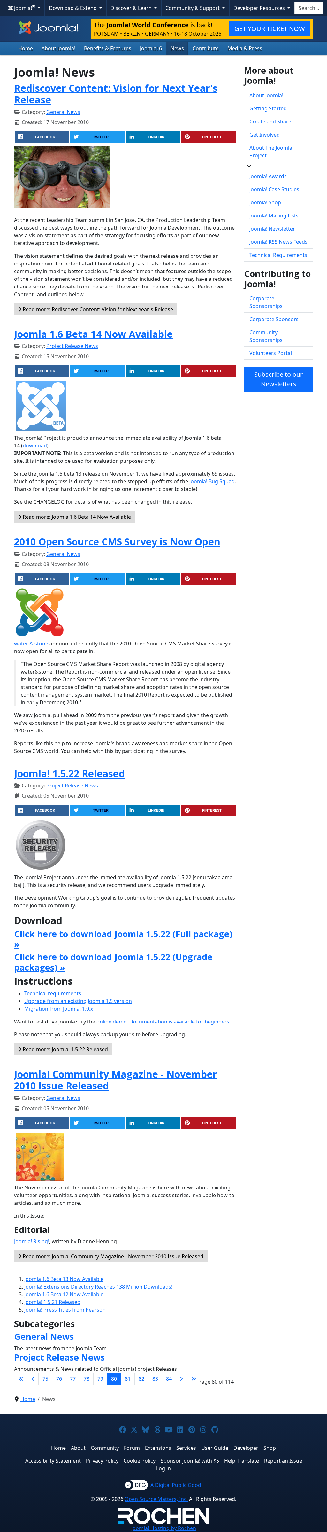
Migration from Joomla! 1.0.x (58, 1008)
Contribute (206, 48)
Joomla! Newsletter (272, 228)
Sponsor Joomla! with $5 (190, 1460)
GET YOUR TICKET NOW (269, 28)
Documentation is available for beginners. (180, 1021)
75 (45, 1378)
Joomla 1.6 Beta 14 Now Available (93, 334)
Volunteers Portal (270, 353)
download (35, 445)
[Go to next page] (181, 1379)
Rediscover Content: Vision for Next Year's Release (115, 94)
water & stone (31, 643)
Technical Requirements (278, 254)
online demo (111, 1021)
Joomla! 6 (151, 48)
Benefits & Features (107, 48)
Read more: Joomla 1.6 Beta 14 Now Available (76, 516)
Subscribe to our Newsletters (278, 379)
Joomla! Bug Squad (212, 481)
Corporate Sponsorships (266, 302)
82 (141, 1378)
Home (25, 48)
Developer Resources (259, 8)
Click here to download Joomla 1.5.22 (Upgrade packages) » (113, 962)
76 (59, 1378)
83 (155, 1378)
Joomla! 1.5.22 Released (69, 773)
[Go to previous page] (33, 1379)
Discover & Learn (131, 8)
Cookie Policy (140, 1460)
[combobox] (308, 8)
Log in (163, 1468)
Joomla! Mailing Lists (274, 215)
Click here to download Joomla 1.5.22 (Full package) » (123, 939)
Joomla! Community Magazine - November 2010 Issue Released (115, 1080)
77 (73, 1378)
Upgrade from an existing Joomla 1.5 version (78, 1001)
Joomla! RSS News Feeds (278, 241)
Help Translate (241, 1460)
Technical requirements (52, 993)
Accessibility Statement (53, 1460)
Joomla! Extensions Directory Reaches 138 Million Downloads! (98, 1286)
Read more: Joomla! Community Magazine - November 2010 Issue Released (112, 1256)
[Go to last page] (193, 1379)
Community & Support (193, 8)
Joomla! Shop (265, 202)
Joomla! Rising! (31, 1241)
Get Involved (264, 134)
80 (114, 1378)
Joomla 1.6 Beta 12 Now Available (63, 1294)
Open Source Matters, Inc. (156, 1499)
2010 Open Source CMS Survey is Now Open (117, 541)
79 (100, 1378)
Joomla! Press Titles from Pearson (65, 1309)
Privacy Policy (102, 1460)
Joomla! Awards (268, 176)
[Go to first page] (20, 1379)
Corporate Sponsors (274, 319)
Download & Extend (73, 8)
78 (86, 1378)
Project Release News (72, 346)
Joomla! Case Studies (274, 189)
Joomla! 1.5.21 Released (52, 1302)
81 (128, 1378)
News (177, 48)
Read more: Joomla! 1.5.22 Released (64, 1049)
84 (169, 1378)
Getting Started (268, 108)
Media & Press (244, 48)
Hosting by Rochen (163, 1528)
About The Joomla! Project (271, 151)
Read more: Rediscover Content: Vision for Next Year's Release (97, 309)
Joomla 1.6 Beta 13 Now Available (63, 1279)
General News (63, 111)
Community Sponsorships (266, 336)
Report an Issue (283, 1460)
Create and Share (270, 121)
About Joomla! (58, 48)
